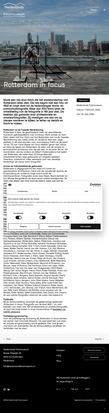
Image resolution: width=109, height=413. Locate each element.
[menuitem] (93, 10)
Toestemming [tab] (22, 191)
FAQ (58, 355)
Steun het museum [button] (94, 350)
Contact (60, 350)
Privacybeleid (100, 400)
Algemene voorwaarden (83, 400)
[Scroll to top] (104, 408)
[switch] (42, 217)
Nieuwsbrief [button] (94, 357)
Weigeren (23, 226)
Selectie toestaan (54, 226)
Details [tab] (54, 191)
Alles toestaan (85, 226)
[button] (4, 389)
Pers (58, 361)
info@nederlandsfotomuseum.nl (19, 366)
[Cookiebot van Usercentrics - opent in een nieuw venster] (91, 185)
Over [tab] (86, 191)
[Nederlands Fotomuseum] (14, 10)
